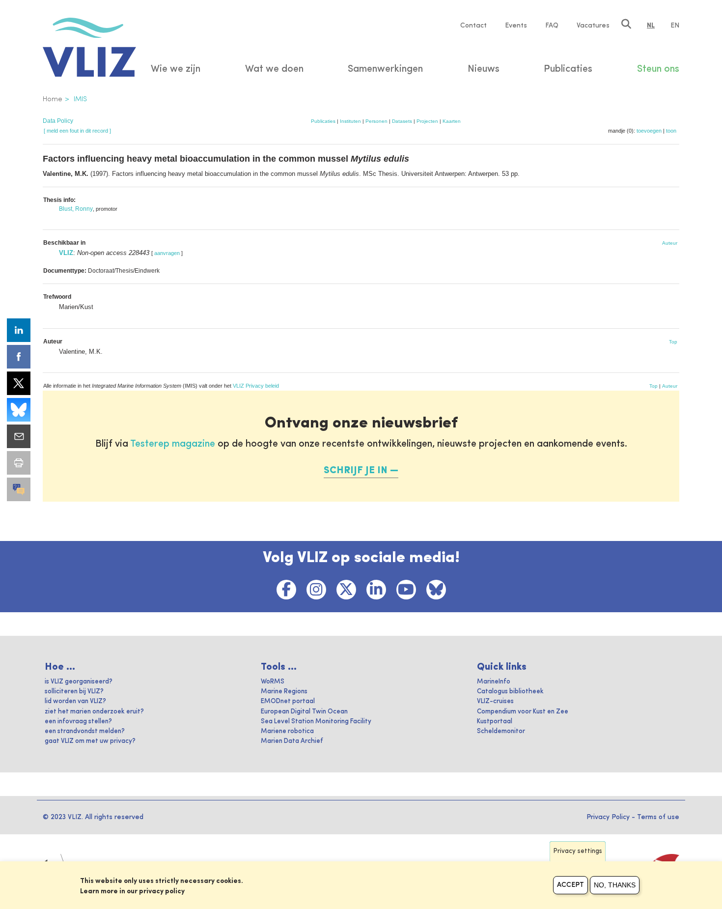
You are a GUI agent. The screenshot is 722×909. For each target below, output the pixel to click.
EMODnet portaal (288, 701)
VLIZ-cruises (495, 701)
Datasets (402, 121)
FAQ (551, 25)
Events (516, 25)
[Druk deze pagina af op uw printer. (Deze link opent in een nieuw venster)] (18, 463)
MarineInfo (493, 682)
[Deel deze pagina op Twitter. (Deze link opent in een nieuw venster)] (18, 383)
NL (651, 25)
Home (52, 99)
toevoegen (649, 131)
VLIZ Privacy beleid (256, 386)
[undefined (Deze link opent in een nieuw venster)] (18, 489)
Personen (376, 121)
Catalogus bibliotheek (510, 691)
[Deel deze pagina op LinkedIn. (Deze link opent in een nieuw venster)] (18, 330)
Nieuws (484, 69)
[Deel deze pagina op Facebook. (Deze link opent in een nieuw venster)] (18, 357)
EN (674, 25)
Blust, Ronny (76, 208)
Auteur (669, 243)
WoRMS (272, 682)
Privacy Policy (608, 817)
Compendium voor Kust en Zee (522, 712)
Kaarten (452, 121)
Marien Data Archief (292, 741)
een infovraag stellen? (78, 721)
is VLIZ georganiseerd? (78, 682)
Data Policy (58, 120)
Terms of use (658, 817)
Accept (570, 884)
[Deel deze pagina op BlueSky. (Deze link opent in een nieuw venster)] (18, 410)
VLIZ (66, 252)
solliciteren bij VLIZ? (74, 691)
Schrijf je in (356, 471)
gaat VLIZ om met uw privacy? (90, 741)
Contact (473, 25)
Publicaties (323, 121)
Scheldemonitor (501, 731)
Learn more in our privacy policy (132, 891)
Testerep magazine (172, 444)
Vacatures (593, 25)
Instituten (350, 121)
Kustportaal (494, 721)
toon (671, 131)
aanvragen (167, 253)
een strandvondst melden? (85, 731)
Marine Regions (284, 691)
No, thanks (615, 885)
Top (673, 341)
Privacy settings (578, 851)
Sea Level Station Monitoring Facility (316, 721)
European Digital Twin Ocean (304, 712)
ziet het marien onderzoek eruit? (94, 712)
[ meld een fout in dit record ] (77, 131)
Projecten (427, 121)
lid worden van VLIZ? (75, 701)
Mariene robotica (287, 731)
